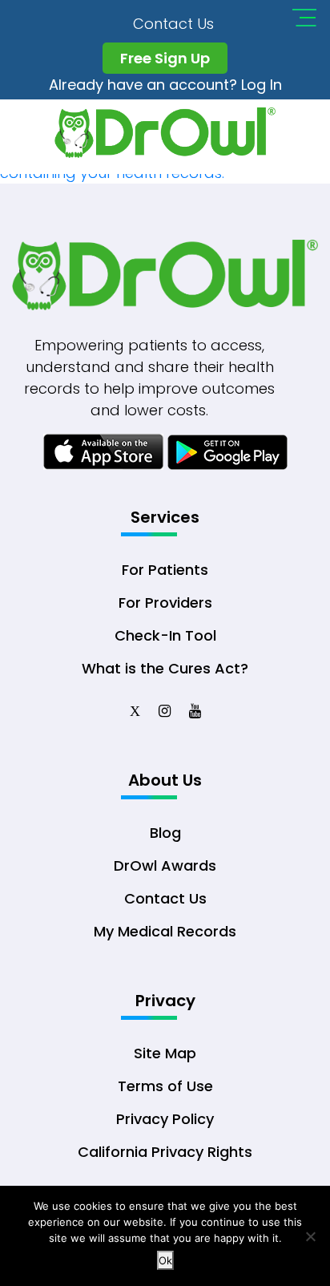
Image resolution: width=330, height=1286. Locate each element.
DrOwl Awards (165, 865)
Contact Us (173, 24)
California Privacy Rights (165, 1152)
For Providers (165, 602)
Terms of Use (165, 1086)
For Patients (165, 570)
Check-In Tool (165, 635)
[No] (310, 1236)
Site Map (165, 1053)
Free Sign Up (165, 58)
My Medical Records (165, 931)
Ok (165, 1260)
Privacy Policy (165, 1119)
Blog (165, 833)
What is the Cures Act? (165, 668)
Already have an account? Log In (165, 85)
